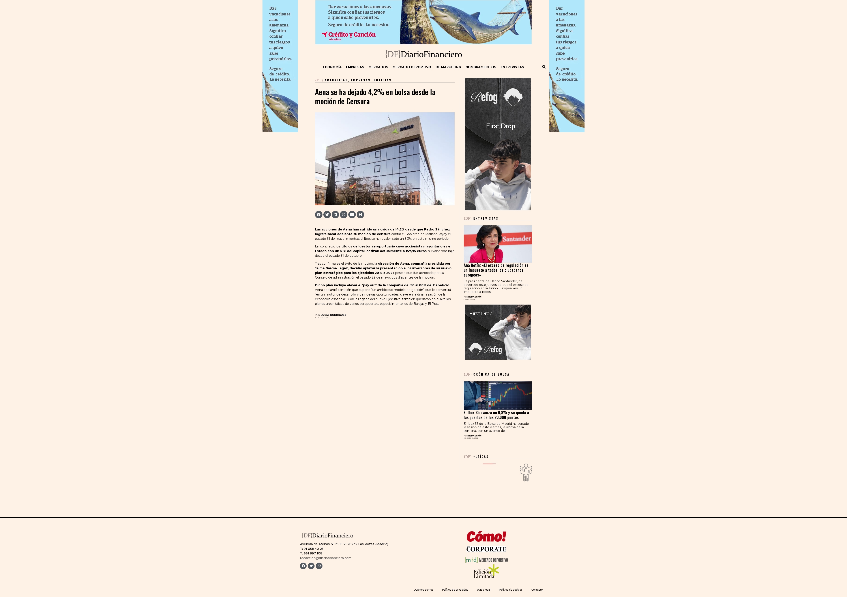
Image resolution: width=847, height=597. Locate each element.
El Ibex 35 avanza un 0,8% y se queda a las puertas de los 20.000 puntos (496, 415)
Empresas (355, 67)
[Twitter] (311, 566)
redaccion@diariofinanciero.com (325, 558)
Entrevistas (512, 67)
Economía (332, 67)
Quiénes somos (423, 589)
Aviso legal (484, 589)
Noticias (383, 80)
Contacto (537, 589)
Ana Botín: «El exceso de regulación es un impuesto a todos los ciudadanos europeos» (496, 270)
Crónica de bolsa (487, 374)
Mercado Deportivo (412, 67)
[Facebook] (303, 566)
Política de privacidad (455, 589)
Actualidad (336, 80)
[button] (544, 67)
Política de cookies (511, 589)
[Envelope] (319, 566)
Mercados (378, 67)
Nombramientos (480, 67)
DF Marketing (448, 67)
